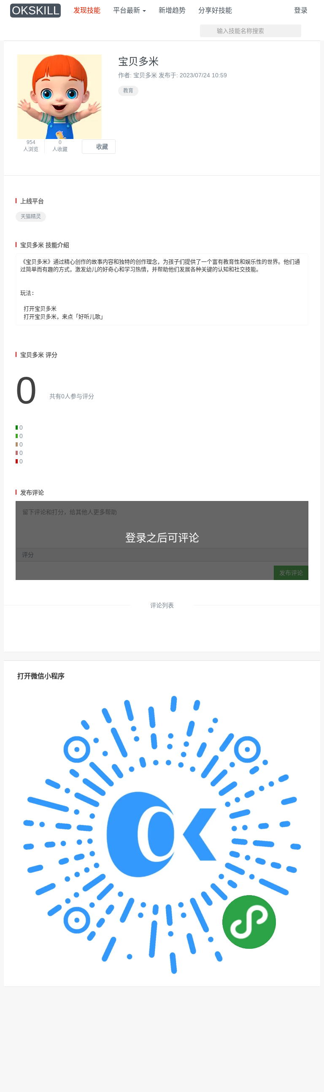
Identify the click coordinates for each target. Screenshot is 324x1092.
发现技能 (86, 10)
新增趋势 (172, 10)
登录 (301, 10)
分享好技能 (215, 10)
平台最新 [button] (127, 10)
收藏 (101, 146)
